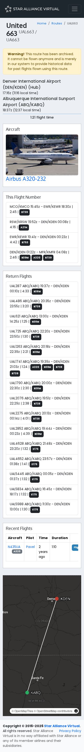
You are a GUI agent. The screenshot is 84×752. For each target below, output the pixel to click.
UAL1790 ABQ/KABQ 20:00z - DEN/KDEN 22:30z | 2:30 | (40, 385)
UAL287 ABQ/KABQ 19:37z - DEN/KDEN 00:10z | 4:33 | (39, 288)
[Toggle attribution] (76, 711)
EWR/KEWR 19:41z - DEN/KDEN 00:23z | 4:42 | (39, 239)
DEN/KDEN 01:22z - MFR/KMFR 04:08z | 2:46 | (39, 255)
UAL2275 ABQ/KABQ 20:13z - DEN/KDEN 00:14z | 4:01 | (40, 416)
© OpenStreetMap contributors (53, 711)
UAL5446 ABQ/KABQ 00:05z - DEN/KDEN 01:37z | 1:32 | (41, 476)
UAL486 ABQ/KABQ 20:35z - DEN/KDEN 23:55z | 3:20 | (40, 304)
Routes (57, 23)
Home (41, 23)
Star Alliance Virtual (62, 726)
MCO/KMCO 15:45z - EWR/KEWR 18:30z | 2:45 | (41, 209)
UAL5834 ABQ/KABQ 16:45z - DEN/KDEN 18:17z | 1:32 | (40, 492)
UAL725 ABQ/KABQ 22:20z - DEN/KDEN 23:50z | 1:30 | (40, 334)
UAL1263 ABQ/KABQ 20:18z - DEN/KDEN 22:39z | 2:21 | (40, 349)
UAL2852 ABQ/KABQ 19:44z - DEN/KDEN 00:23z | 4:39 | (40, 431)
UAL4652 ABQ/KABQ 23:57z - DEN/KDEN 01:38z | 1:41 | (41, 461)
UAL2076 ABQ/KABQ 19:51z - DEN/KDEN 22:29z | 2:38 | (40, 401)
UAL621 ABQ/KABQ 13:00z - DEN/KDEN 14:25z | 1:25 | (39, 319)
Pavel (30, 546)
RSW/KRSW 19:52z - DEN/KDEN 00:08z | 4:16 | (40, 224)
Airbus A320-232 (26, 178)
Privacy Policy (70, 731)
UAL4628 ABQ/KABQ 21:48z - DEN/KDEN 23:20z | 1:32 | (41, 446)
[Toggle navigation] (74, 9)
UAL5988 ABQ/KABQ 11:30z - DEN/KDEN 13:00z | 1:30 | (40, 507)
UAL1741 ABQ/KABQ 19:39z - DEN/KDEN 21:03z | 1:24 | (39, 367)
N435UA (14, 546)
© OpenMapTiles (22, 711)
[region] (42, 645)
